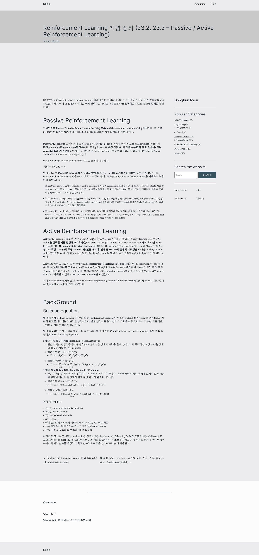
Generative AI (183, 140)
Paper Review (180, 149)
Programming (182, 128)
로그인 (73, 520)
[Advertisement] (129, 71)
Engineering (179, 124)
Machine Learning (182, 137)
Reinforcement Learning (187, 144)
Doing (46, 3)
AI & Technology (182, 120)
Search (207, 175)
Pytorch (180, 132)
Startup (177, 153)
